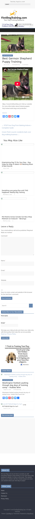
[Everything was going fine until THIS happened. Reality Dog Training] (17, 172)
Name (3, 260)
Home (2, 490)
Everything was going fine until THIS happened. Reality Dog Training (15, 191)
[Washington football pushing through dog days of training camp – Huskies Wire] (17, 374)
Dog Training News (7, 55)
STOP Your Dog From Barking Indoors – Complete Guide (17, 126)
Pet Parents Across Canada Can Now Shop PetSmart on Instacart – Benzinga (17, 218)
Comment (4, 236)
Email (3, 270)
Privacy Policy (5, 498)
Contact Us (4, 493)
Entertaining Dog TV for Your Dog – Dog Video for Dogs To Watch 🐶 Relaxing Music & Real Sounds (17, 164)
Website (3, 280)
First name (4, 316)
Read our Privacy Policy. (8, 334)
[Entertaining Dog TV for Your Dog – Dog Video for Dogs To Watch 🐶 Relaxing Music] (17, 144)
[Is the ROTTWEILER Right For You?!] (11, 404)
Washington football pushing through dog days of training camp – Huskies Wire (15, 385)
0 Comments (25, 64)
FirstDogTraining (16, 64)
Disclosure (4, 496)
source (4, 113)
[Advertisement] (17, 435)
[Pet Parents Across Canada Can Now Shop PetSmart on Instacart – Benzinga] (14, 199)
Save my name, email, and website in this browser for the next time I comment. (16, 293)
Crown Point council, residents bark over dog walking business (16, 133)
